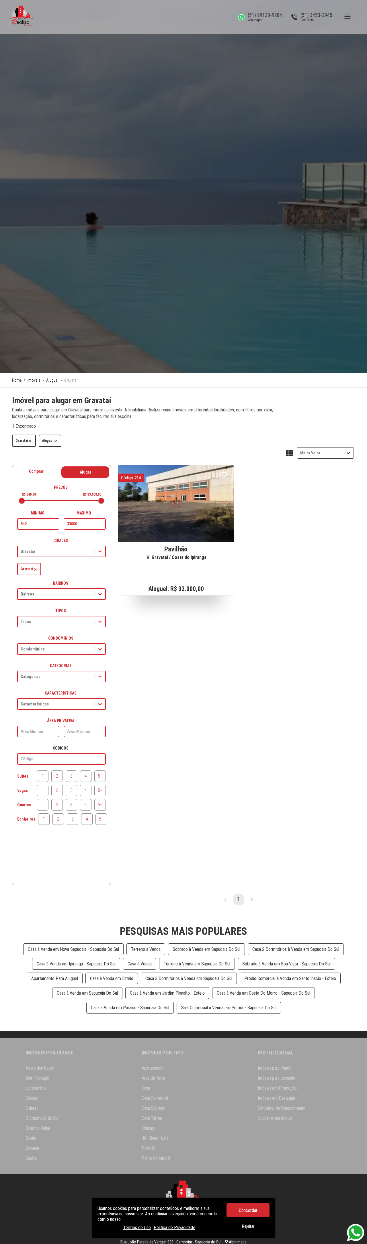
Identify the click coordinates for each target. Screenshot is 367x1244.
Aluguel (47, 441)
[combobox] (300, 453)
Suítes (22, 776)
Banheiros (26, 819)
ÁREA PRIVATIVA (60, 720)
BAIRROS (60, 583)
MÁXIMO (84, 513)
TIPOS (60, 610)
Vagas (22, 790)
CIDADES (60, 540)
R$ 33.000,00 (92, 494)
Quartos (24, 805)
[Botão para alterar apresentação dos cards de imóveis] (289, 454)
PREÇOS (61, 487)
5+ (100, 776)
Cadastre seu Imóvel (275, 1118)
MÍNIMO (37, 513)
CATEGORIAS (61, 665)
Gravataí (21, 441)
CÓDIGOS (61, 748)
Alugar (85, 472)
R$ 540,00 (29, 494)
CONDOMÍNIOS (60, 638)
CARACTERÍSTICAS (61, 693)
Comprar (36, 471)
